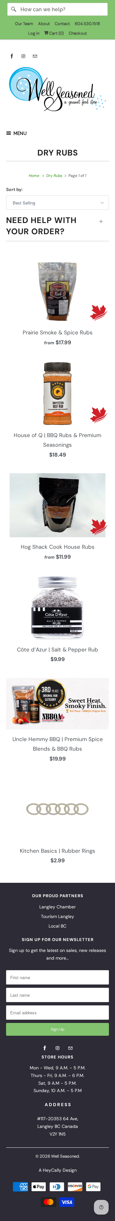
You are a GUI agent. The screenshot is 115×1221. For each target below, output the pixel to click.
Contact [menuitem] (62, 23)
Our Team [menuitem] (24, 23)
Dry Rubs (57, 153)
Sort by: (14, 189)
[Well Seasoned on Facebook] (12, 56)
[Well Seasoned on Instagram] (23, 56)
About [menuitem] (44, 23)
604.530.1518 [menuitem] (87, 23)
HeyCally (52, 1170)
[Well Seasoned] (57, 91)
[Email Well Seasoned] (35, 56)
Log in (33, 33)
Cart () (56, 33)
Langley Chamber (57, 907)
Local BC (57, 926)
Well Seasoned (65, 1156)
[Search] (13, 9)
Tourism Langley (57, 916)
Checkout (78, 33)
